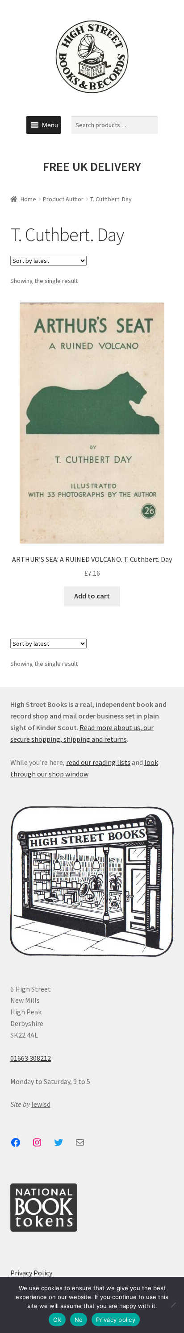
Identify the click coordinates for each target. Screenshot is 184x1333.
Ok (57, 1319)
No (79, 1319)
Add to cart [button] (92, 595)
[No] (172, 1304)
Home (28, 199)
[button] (50, 125)
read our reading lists (98, 762)
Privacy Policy (31, 1272)
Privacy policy (115, 1319)
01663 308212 (30, 1058)
